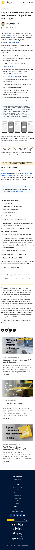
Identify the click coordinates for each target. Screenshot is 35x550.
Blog (17, 503)
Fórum (17, 489)
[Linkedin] (17, 515)
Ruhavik (17, 42)
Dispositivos (5, 143)
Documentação (17, 487)
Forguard (11, 42)
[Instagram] (21, 515)
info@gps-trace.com (17, 511)
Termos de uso (9, 545)
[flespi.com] (17, 533)
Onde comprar (17, 498)
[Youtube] (24, 515)
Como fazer (17, 495)
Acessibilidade (11, 547)
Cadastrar (10, 520)
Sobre (17, 500)
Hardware (4, 8)
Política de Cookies (25, 545)
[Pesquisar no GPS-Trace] (23, 2)
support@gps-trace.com (17, 509)
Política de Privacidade (16, 545)
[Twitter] (14, 515)
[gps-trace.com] (7, 2)
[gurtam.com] (17, 529)
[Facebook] (11, 515)
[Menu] (32, 2)
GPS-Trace (11, 35)
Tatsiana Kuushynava (13, 23)
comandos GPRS (12, 76)
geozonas (9, 66)
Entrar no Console (20, 520)
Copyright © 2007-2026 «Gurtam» (20, 547)
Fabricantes (17, 479)
